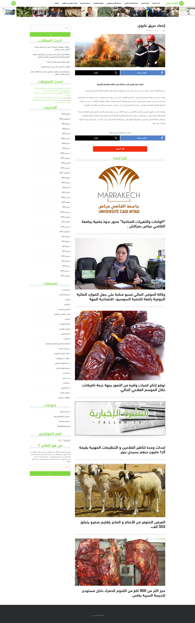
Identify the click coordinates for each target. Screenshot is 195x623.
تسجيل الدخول (64, 412)
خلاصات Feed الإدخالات (61, 417)
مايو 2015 (65, 188)
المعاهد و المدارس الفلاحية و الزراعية (57, 344)
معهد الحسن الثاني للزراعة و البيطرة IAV (46, 88)
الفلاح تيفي (171, 3)
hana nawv (66, 88)
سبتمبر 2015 (65, 168)
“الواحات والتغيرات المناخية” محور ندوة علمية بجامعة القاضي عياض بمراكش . (52, 48)
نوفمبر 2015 (65, 158)
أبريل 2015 (65, 193)
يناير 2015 (66, 207)
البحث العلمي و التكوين (69, 3)
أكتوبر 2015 (65, 163)
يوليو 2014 (65, 237)
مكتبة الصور (145, 3)
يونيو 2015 (65, 183)
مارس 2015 (65, 197)
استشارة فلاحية (85, 3)
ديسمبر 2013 (64, 271)
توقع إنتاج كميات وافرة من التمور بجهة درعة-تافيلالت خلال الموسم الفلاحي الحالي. (50, 73)
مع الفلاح (66, 383)
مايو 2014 (65, 246)
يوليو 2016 (65, 124)
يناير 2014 (66, 266)
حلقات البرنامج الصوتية (61, 354)
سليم (68, 91)
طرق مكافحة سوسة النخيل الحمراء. (58, 62)
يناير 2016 (66, 148)
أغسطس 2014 (64, 232)
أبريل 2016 (65, 134)
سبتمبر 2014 (65, 227)
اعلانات (56, 3)
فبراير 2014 (65, 261)
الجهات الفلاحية (64, 329)
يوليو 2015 (65, 178)
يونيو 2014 (65, 242)
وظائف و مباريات (63, 398)
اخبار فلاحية (156, 3)
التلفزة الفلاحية (98, 3)
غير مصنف (65, 378)
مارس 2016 (65, 139)
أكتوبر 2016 (65, 114)
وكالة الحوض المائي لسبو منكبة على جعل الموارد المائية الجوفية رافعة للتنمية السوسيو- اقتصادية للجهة (51, 56)
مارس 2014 (65, 256)
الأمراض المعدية (64, 309)
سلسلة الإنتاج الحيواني (114, 3)
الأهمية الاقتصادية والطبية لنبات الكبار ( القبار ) (49, 98)
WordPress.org (63, 426)
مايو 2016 (65, 129)
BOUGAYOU (66, 93)
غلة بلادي (66, 373)
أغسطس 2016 (64, 119)
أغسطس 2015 (64, 173)
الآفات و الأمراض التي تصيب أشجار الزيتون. (55, 67)
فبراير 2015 (65, 202)
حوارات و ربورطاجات (62, 359)
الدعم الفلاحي (64, 334)
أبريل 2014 (65, 251)
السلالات (66, 339)
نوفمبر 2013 (65, 276)
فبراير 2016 (65, 143)
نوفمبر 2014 (65, 217)
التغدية (67, 319)
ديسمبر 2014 (64, 212)
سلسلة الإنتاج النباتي (131, 3)
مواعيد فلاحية (64, 393)
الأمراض (66, 305)
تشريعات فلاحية (64, 349)
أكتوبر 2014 (65, 222)
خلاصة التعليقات (63, 422)
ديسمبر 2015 (64, 153)
